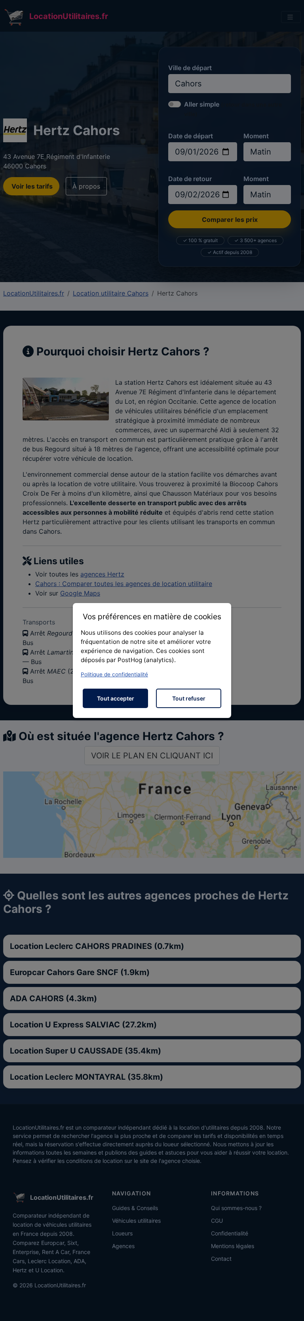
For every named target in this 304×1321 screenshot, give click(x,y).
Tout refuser (188, 698)
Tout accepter (115, 698)
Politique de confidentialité (114, 674)
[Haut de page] (290, 1306)
